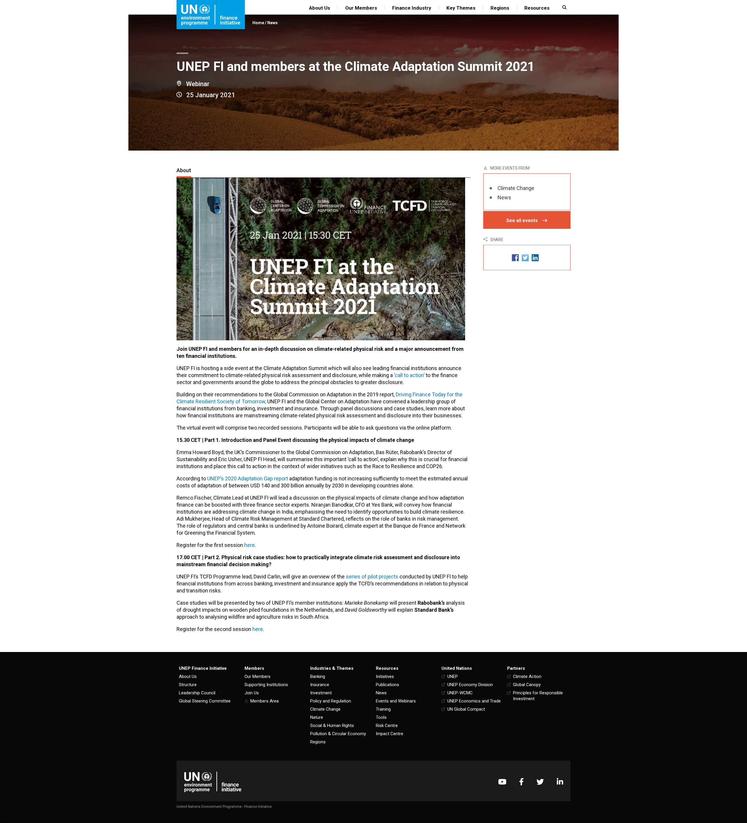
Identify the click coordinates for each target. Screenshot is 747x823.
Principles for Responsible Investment (538, 695)
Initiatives (385, 676)
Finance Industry (411, 8)
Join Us (252, 692)
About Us (319, 8)
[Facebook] (521, 781)
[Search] (563, 7)
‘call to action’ (409, 375)
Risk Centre (387, 725)
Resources (536, 8)
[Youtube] (502, 781)
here (249, 545)
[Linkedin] (560, 781)
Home (258, 22)
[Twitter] (540, 781)
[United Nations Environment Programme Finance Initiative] (213, 782)
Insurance (319, 684)
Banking (317, 676)
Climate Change (516, 188)
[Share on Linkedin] (535, 257)
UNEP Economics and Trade (474, 701)
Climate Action (527, 676)
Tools (381, 717)
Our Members (361, 8)
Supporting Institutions (266, 684)
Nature (316, 717)
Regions (500, 8)
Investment (321, 692)
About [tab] (184, 170)
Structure (188, 684)
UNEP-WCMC (460, 692)
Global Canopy (527, 684)
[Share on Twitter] (525, 257)
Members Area (264, 701)
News (272, 22)
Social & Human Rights (332, 725)
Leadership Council (197, 692)
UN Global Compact (466, 709)
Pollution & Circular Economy (338, 733)
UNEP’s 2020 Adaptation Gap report (247, 478)
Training (383, 709)
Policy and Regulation (330, 701)
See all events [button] (522, 220)
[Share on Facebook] (515, 257)
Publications (387, 684)
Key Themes (460, 8)
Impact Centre (389, 733)
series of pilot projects (372, 576)
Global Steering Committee (205, 701)
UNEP (452, 676)
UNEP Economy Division (470, 684)
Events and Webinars (396, 701)
